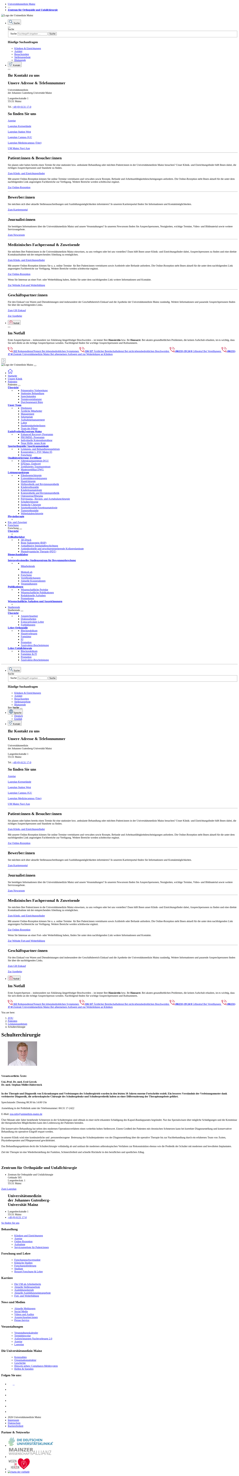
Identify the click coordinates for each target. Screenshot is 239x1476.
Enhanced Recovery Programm (37, 434)
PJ (22, 639)
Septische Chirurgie (31, 504)
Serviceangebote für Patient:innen (31, 1247)
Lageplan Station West (19, 131)
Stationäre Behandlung (32, 393)
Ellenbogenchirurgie (31, 475)
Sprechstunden (28, 396)
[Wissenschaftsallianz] (30, 1456)
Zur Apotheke (15, 316)
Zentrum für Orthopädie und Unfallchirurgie (33, 9)
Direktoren (26, 408)
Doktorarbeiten (28, 619)
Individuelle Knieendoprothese (36, 440)
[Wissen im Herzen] (19, 1469)
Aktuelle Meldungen (24, 1308)
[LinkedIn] (10, 1389)
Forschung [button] (13, 525)
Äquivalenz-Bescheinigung (35, 645)
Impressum (13, 1420)
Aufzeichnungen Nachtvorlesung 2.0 (33, 1338)
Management (27, 413)
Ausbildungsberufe (24, 1290)
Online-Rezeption (23, 1241)
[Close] (9, 27)
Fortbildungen (28, 624)
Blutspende (20, 60)
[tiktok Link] (10, 1411)
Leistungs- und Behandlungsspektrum (40, 449)
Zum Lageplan (8, 1189)
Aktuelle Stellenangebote (27, 1287)
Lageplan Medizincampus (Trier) (24, 142)
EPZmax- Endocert (31, 463)
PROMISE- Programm (32, 437)
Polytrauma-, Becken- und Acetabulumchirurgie (45, 498)
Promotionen (27, 598)
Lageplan (19, 1344)
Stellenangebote (22, 57)
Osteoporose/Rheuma (32, 495)
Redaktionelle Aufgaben (33, 595)
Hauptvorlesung (29, 633)
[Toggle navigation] (35, 365)
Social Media (21, 1311)
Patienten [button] (12, 381)
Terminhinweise (22, 1335)
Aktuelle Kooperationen (33, 580)
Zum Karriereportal (18, 209)
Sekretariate (27, 416)
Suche (11, 29)
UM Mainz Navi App (19, 148)
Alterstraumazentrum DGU (35, 460)
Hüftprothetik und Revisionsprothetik (40, 484)
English (18, 718)
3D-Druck (26, 539)
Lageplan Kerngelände (19, 126)
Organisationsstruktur (25, 1360)
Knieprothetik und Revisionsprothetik (40, 493)
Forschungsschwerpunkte (27, 1259)
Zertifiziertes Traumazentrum (35, 466)
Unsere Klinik (15, 378)
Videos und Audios (24, 1314)
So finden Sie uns (10, 1223)
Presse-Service (21, 1320)
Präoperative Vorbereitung (34, 390)
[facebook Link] (10, 1406)
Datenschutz (14, 1423)
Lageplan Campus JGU (20, 137)
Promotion (26, 642)
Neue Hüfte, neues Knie (33, 443)
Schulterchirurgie (29, 501)
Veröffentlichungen (30, 578)
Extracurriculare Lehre (32, 621)
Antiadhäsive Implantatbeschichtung (39, 545)
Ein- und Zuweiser (17, 522)
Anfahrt (18, 51)
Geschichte (20, 1363)
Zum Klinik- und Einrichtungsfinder (26, 173)
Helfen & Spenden (23, 1368)
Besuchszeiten (21, 54)
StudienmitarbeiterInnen (33, 425)
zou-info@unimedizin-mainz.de (26, 1114)
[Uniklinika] (30, 1445)
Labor (24, 422)
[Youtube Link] (11, 1395)
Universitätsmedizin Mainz (21, 4)
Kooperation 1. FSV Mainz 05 (36, 452)
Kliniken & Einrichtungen (27, 48)
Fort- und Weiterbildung (26, 1295)
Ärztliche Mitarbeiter (31, 411)
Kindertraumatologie (31, 490)
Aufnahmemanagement (33, 419)
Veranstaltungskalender (26, 1332)
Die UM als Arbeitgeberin (27, 1284)
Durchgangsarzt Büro (32, 402)
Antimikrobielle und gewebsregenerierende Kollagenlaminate (52, 548)
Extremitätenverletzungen (34, 478)
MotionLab (26, 572)
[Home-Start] (10, 372)
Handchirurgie (28, 481)
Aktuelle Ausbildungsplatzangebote (32, 1292)
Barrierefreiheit (15, 1426)
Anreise (12, 120)
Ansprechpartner (29, 616)
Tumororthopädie (30, 510)
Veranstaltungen (29, 583)
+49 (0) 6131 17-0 (21, 106)
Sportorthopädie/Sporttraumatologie (39, 507)
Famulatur (26, 636)
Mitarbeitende (28, 566)
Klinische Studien (23, 1262)
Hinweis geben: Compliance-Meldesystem (36, 1366)
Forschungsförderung (25, 1265)
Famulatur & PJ (29, 654)
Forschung (26, 454)
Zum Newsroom (16, 234)
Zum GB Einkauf (17, 310)
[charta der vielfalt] (18, 1471)
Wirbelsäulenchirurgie (32, 513)
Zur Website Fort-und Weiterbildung (26, 285)
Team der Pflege (29, 428)
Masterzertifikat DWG (32, 469)
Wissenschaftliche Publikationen (37, 592)
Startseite (12, 375)
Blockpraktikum (29, 630)
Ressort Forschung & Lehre (28, 1271)
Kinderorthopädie (30, 487)
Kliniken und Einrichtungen (28, 1235)
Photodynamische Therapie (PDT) (38, 551)
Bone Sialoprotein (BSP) (33, 542)
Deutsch (18, 715)
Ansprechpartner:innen (26, 1317)
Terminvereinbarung (31, 399)
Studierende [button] (14, 607)
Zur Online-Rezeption (19, 187)
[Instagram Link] (10, 1400)
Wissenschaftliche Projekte (34, 589)
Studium (18, 1268)
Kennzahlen (20, 1357)
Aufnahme (19, 1244)
